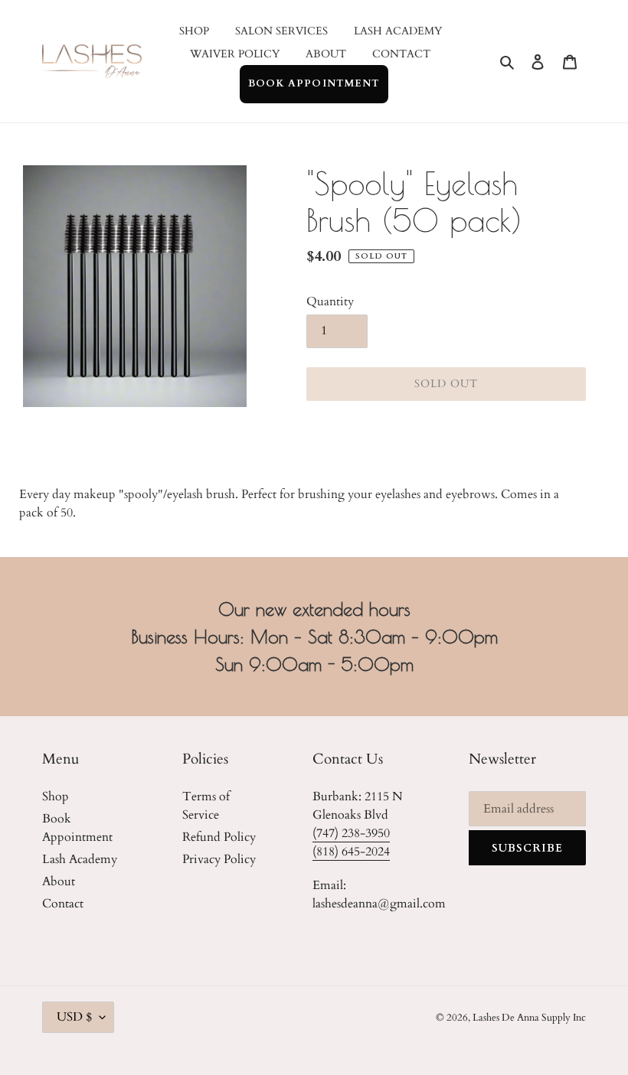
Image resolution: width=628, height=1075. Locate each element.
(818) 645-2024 (351, 851)
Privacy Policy (219, 859)
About (58, 881)
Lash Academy (79, 859)
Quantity (330, 301)
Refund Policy (219, 837)
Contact (62, 903)
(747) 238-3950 (351, 833)
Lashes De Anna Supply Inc (529, 1018)
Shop (55, 796)
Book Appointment (314, 83)
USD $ (74, 1016)
